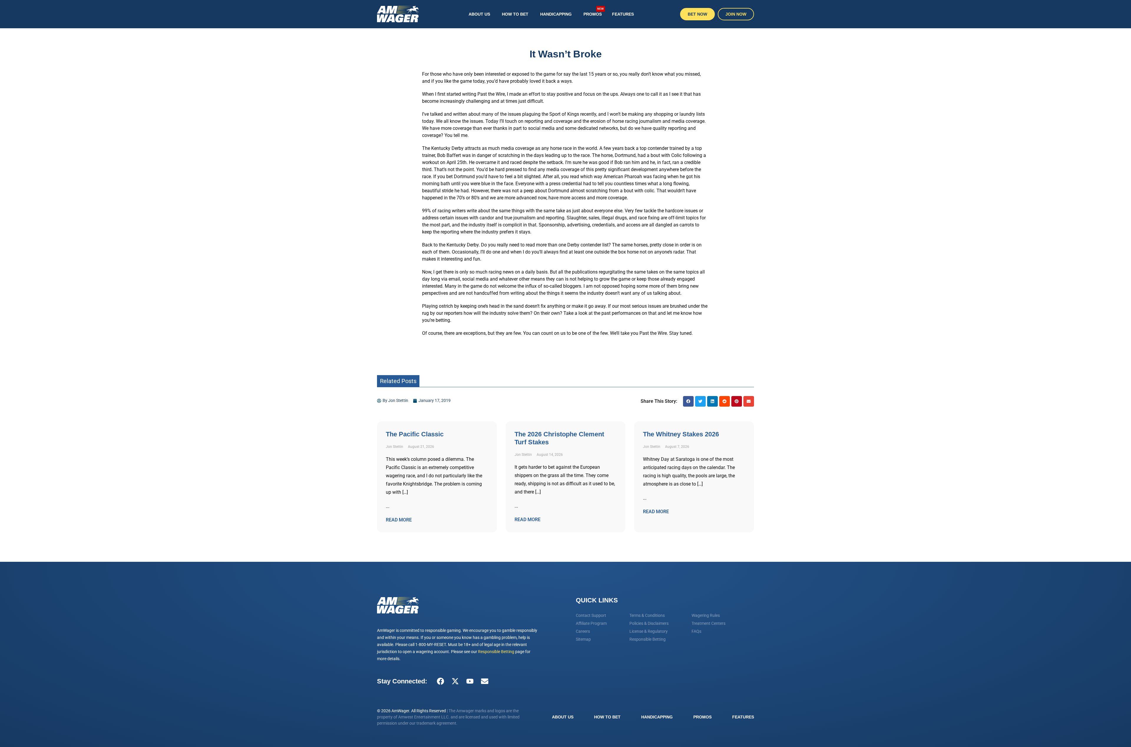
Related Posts (398, 381)
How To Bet (515, 14)
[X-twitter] (455, 681)
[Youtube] (469, 681)
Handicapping (556, 14)
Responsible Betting (496, 651)
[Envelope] (484, 681)
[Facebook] (440, 681)
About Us (479, 14)
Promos (593, 11)
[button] (688, 401)
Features (623, 14)
